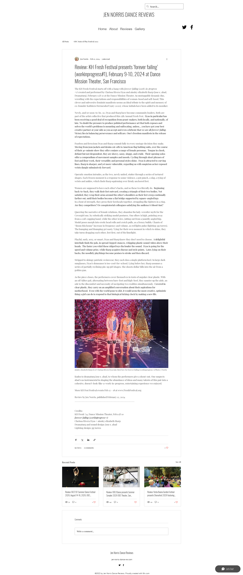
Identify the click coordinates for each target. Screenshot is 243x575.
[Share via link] (94, 440)
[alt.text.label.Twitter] (184, 27)
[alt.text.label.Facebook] (192, 27)
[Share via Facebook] (76, 440)
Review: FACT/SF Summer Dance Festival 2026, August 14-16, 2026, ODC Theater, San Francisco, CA (80, 493)
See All (178, 462)
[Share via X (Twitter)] (82, 440)
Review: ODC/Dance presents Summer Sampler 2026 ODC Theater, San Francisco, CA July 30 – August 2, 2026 (121, 493)
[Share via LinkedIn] (88, 440)
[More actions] (166, 58)
